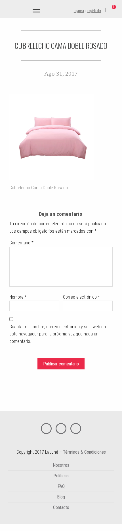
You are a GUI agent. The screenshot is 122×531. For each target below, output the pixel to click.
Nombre (18, 297)
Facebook (46, 428)
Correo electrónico (81, 297)
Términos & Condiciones (84, 452)
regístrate (94, 10)
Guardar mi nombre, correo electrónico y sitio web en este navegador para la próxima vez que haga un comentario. (57, 334)
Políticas (61, 475)
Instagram (75, 428)
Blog (61, 497)
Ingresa (79, 10)
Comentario (21, 243)
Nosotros (61, 465)
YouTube (61, 428)
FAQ (61, 486)
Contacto (61, 507)
